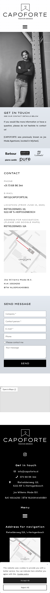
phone (8, 181)
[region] (25, 577)
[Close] (47, 564)
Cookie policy (23, 574)
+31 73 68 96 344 (13, 185)
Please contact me (14, 342)
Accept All (25, 580)
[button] (25, 27)
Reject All (25, 587)
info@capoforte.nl (16, 197)
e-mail (8, 193)
